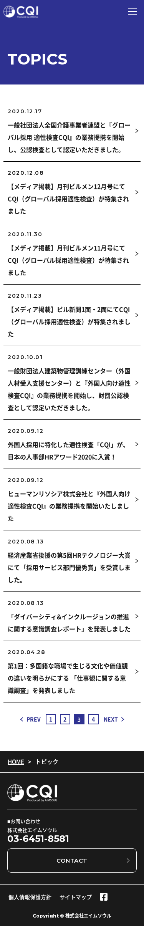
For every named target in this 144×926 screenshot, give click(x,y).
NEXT (111, 719)
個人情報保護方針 (29, 896)
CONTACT (72, 860)
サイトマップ (76, 896)
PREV (33, 719)
